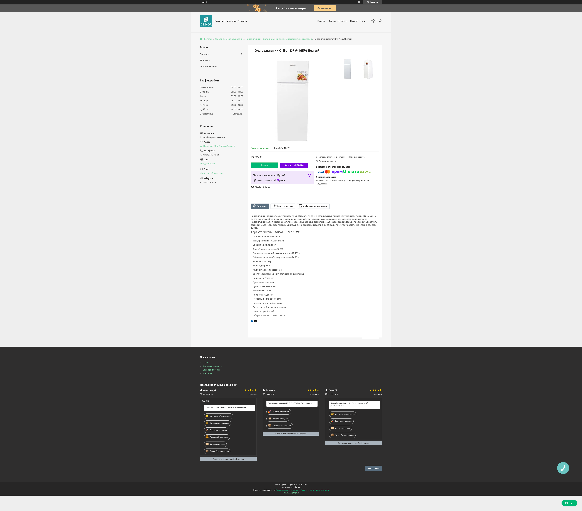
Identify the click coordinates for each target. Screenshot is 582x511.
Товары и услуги (337, 21)
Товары (204, 54)
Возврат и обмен (211, 370)
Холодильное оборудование (229, 39)
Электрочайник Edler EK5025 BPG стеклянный (225, 408)
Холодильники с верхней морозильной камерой (287, 39)
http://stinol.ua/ (207, 163)
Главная (321, 21)
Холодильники (253, 39)
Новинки (205, 60)
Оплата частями (208, 66)
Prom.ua (304, 485)
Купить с (289, 165)
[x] (255, 321)
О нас (205, 362)
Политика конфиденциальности (315, 490)
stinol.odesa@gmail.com (211, 173)
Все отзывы (374, 468)
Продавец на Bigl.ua (291, 487)
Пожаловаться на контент (287, 490)
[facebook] (252, 321)
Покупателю (356, 21)
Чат (572, 503)
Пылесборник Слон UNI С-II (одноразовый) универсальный (349, 404)
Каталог (208, 39)
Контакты (207, 373)
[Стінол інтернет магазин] (206, 21)
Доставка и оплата (212, 366)
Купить (264, 165)
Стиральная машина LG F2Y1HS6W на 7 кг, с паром (290, 403)
